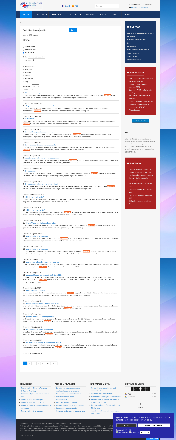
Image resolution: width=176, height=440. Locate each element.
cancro (128, 151)
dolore (149, 146)
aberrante (147, 139)
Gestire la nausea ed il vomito (140, 172)
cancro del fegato (139, 144)
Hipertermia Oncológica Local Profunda (106, 396)
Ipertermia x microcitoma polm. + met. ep (42, 262)
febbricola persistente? (34, 197)
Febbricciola (131, 46)
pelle (132, 146)
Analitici (135, 433)
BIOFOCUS (29, 119)
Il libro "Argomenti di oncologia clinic (41, 223)
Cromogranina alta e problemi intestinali (41, 184)
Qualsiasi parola (30, 49)
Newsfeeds (29, 79)
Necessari (123, 433)
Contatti (28, 73)
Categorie (28, 70)
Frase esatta (29, 52)
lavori (141, 149)
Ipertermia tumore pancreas (37, 236)
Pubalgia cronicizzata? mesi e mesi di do (42, 303)
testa (134, 152)
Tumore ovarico (132, 56)
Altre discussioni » (134, 59)
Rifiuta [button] (126, 425)
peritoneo (139, 141)
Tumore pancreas (133, 53)
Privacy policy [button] (146, 420)
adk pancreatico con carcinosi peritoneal (41, 106)
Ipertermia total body (136, 81)
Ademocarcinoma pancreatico (37, 93)
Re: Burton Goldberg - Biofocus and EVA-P (43, 342)
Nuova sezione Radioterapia (32, 399)
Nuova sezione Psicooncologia (32, 402)
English (67, 6)
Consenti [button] (145, 433)
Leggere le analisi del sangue (140, 169)
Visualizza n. (27, 86)
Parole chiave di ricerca (31, 30)
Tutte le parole (30, 46)
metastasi (133, 139)
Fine (54, 363)
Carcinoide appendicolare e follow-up (40, 132)
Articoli (27, 76)
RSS (76, 6)
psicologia (135, 149)
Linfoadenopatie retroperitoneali (138, 50)
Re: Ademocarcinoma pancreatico (39, 329)
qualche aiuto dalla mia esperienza (40, 316)
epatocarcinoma (130, 141)
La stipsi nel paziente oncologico (141, 175)
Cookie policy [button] (133, 420)
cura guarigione (149, 149)
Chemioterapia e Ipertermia (101, 394)
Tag (26, 82)
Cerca (73, 30)
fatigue (127, 139)
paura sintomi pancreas (35, 290)
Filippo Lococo (134, 110)
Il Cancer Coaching (28, 391)
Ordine (25, 57)
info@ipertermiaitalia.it (139, 7)
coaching (141, 139)
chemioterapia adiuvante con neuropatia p (42, 158)
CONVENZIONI (140, 120)
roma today (149, 144)
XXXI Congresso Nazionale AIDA (141, 78)
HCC (129, 43)
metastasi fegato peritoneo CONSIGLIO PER (44, 275)
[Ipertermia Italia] (31, 5)
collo (145, 146)
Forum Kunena (30, 67)
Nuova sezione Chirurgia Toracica (34, 388)
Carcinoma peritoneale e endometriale (40, 145)
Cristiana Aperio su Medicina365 (141, 101)
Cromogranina (30, 171)
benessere (139, 146)
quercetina (128, 149)
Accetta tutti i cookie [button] (153, 425)
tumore (128, 146)
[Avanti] (48, 363)
